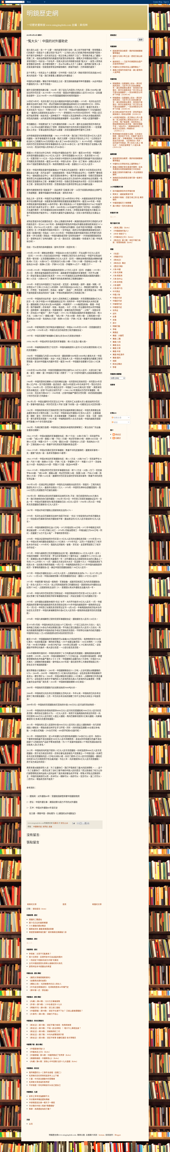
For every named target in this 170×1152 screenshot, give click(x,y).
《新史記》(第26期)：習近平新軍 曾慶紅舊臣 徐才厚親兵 (52, 1037)
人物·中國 (117, 269)
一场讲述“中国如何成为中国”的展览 (43, 960)
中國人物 (116, 294)
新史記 (118, 434)
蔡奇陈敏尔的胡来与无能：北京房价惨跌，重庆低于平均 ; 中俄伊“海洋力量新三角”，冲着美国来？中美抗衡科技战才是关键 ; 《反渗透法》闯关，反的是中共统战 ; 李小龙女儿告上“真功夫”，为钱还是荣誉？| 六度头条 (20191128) (128, 141)
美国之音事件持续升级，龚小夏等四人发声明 (127, 71)
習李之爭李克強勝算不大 (39, 1096)
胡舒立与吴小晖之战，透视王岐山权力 (127, 57)
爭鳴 (114, 329)
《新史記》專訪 (119, 263)
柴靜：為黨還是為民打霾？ (40, 1109)
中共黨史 (116, 291)
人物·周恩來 (117, 275)
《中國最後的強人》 (37, 1048)
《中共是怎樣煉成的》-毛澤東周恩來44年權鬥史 (49, 987)
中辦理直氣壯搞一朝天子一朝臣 (42, 1102)
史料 (114, 313)
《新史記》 (117, 259)
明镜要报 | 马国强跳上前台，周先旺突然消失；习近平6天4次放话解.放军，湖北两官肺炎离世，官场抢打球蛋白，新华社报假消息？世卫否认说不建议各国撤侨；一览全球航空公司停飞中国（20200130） (127, 103)
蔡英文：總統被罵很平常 (123, 194)
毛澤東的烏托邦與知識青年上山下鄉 (44, 1075)
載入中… (30, 943)
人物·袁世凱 (117, 282)
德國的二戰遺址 (35, 919)
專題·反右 (117, 345)
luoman (101, 1135)
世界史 (45, 826)
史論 (50, 826)
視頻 (114, 361)
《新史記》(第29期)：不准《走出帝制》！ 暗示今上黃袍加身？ (55, 1028)
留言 (115, 422)
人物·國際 (117, 285)
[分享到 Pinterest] (88, 823)
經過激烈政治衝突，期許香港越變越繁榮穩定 (127, 51)
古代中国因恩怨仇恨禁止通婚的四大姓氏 (45, 963)
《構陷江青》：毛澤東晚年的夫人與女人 (45, 984)
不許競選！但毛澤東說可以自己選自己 (45, 1085)
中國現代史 (37, 826)
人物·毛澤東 (117, 272)
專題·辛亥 (117, 351)
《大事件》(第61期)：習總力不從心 (43, 1014)
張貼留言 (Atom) (39, 908)
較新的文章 (32, 904)
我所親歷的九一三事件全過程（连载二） (45, 1072)
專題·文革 (117, 348)
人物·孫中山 (117, 278)
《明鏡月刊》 (118, 256)
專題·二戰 (117, 338)
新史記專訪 (117, 364)
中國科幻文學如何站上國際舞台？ (127, 67)
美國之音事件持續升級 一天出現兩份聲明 (128, 173)
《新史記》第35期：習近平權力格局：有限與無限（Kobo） (127, 241)
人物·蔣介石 (117, 288)
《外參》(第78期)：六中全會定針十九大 (45, 1004)
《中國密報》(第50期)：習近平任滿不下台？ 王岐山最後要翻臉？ (56, 1010)
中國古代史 (117, 297)
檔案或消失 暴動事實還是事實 (41, 929)
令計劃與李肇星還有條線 (39, 1099)
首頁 (64, 904)
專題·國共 (117, 357)
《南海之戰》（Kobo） (122, 227)
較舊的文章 (97, 904)
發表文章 (117, 417)
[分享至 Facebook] (85, 823)
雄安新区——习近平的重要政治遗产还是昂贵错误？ (127, 62)
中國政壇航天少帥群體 (122, 202)
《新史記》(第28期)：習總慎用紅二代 (44, 1031)
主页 (31, 1124)
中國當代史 (117, 307)
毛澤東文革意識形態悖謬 (39, 1082)
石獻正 (118, 438)
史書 (114, 316)
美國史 (115, 332)
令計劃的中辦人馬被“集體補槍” (42, 1105)
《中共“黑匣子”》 (120, 233)
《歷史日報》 (118, 266)
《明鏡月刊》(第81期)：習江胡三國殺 (44, 1007)
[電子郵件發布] (73, 823)
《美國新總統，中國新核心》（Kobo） (44, 1058)
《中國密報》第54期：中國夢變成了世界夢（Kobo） (50, 1055)
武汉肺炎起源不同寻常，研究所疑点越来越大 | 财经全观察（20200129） (127, 113)
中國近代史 (117, 300)
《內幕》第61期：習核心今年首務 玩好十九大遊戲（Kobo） (53, 1061)
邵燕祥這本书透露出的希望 (40, 966)
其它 (114, 323)
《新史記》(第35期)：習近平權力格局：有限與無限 (50, 1025)
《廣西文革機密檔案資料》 (40, 977)
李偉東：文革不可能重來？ (40, 953)
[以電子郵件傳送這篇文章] (78, 823)
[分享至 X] (83, 823)
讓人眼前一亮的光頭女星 (123, 206)
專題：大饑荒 (118, 335)
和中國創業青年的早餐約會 (124, 191)
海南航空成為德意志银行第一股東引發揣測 (127, 178)
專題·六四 (117, 342)
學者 (114, 367)
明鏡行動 (116, 326)
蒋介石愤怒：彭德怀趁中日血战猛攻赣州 (45, 957)
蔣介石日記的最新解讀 (38, 922)
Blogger (118, 1135)
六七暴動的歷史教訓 (37, 925)
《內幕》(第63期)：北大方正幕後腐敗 (44, 1001)
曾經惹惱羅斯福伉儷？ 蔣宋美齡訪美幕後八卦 (48, 932)
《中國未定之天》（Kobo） (40, 1052)
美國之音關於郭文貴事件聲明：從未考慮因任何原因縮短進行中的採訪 (127, 168)
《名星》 (116, 253)
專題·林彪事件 (118, 354)
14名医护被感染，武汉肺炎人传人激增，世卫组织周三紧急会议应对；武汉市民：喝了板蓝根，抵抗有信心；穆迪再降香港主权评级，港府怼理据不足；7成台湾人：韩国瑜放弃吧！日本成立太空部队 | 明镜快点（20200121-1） (128, 124)
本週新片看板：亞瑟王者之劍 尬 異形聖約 (128, 198)
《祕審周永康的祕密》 (38, 980)
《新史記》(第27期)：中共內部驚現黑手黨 (46, 1034)
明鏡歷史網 (42, 13)
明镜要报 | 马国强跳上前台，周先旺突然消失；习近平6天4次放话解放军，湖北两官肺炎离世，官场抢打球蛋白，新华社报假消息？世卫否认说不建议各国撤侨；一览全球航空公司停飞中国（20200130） (127, 89)
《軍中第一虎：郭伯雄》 (39, 990)
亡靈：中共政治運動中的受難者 (42, 1078)
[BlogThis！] (80, 823)
